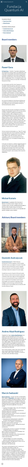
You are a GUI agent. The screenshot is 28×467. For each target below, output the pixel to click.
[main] (14, 8)
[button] (1, 2)
